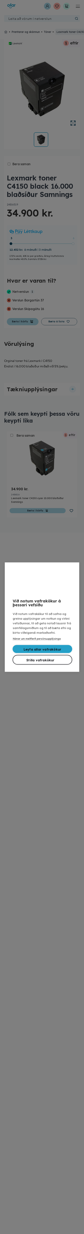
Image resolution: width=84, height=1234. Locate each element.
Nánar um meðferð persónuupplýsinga (37, 638)
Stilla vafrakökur (40, 660)
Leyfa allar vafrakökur (42, 649)
